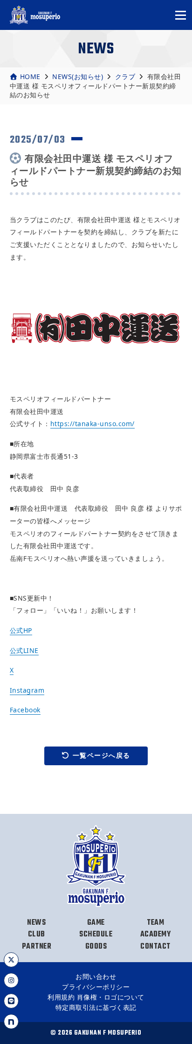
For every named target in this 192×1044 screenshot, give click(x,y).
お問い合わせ (95, 976)
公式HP (21, 630)
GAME (96, 923)
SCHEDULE (95, 934)
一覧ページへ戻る (101, 755)
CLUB (36, 934)
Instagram (27, 690)
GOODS (96, 947)
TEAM (155, 923)
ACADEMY (155, 934)
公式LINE (24, 650)
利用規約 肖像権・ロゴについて (96, 997)
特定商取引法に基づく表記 (96, 1007)
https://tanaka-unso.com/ (92, 423)
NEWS (36, 923)
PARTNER (37, 947)
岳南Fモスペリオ (35, 15)
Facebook (25, 709)
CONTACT (155, 947)
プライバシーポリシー (96, 986)
